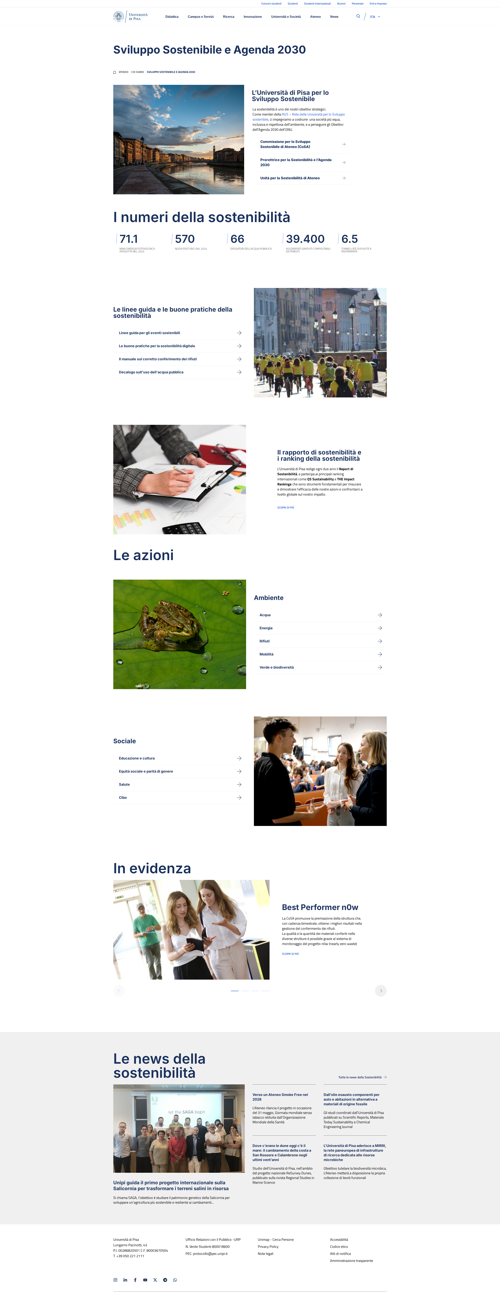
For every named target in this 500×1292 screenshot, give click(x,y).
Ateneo (315, 16)
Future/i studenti (271, 3)
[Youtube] (145, 1280)
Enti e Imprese (378, 3)
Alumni (341, 3)
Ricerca (228, 16)
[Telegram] (165, 1280)
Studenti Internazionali (317, 3)
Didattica (172, 16)
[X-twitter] (155, 1280)
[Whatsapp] (175, 1280)
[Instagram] (115, 1280)
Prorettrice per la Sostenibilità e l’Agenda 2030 (296, 162)
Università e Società (286, 16)
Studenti (293, 3)
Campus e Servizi (201, 16)
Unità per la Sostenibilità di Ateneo (290, 178)
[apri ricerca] (358, 16)
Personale (357, 3)
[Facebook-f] (135, 1280)
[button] (372, 17)
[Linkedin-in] (125, 1280)
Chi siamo (137, 72)
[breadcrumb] (114, 72)
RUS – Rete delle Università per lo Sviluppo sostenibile (299, 117)
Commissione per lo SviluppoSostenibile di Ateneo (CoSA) (285, 144)
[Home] (130, 16)
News (334, 16)
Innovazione (253, 16)
